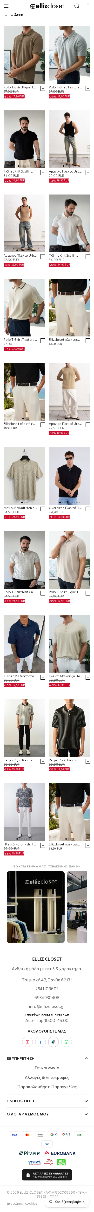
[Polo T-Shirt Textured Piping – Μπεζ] (24, 307)
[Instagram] (27, 1042)
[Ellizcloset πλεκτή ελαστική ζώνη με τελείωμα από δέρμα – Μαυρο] (24, 392)
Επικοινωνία (47, 1067)
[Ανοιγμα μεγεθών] (42, 88)
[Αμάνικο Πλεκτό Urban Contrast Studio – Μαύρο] (70, 139)
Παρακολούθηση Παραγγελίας (47, 1086)
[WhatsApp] (66, 1042)
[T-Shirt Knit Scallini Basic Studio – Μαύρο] (24, 139)
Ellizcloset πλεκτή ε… (65, 339)
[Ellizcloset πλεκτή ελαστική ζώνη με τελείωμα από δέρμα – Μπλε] (70, 812)
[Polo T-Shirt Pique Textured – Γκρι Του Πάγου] (70, 560)
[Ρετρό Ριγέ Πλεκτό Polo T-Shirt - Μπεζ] (24, 728)
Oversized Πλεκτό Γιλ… (66, 508)
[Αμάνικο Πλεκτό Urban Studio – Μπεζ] (70, 392)
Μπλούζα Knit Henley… (20, 508)
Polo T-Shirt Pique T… (20, 87)
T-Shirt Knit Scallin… (18, 171)
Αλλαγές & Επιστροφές (47, 1077)
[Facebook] (40, 1042)
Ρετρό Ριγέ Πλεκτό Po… (20, 760)
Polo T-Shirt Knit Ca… (19, 592)
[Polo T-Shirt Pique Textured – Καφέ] (24, 55)
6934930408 (46, 997)
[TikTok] (53, 1042)
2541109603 (47, 988)
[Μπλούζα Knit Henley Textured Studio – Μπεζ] (24, 476)
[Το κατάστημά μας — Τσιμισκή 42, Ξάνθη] (36, 907)
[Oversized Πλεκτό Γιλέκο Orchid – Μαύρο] (70, 476)
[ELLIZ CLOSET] (47, 6)
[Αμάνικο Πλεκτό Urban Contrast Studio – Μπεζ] (24, 223)
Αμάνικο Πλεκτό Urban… (66, 171)
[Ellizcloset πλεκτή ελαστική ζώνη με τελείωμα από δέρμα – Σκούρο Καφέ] (70, 307)
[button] (88, 6)
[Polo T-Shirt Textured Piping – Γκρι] (70, 55)
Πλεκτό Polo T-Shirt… (20, 844)
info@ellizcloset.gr (47, 1006)
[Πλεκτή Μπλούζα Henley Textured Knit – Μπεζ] (70, 644)
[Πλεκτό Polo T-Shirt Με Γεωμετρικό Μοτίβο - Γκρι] (24, 812)
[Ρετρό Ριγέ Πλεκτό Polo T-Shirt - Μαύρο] (70, 728)
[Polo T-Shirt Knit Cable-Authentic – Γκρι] (24, 560)
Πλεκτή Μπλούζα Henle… (66, 676)
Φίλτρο (16, 14)
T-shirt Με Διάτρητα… (20, 676)
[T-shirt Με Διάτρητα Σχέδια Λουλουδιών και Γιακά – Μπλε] (24, 644)
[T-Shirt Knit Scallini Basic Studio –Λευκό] (70, 223)
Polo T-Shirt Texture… (65, 87)
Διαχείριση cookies (22, 1203)
